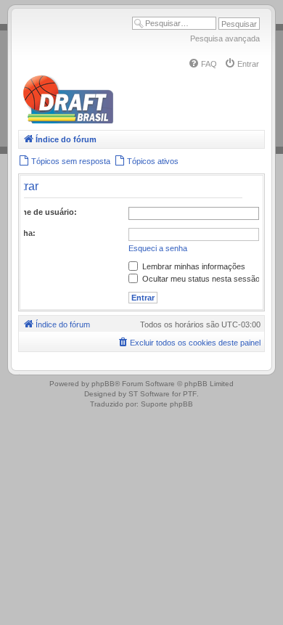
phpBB (103, 384)
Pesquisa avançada (225, 38)
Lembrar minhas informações (192, 266)
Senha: (22, 233)
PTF (190, 394)
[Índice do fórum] (130, 121)
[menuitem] (202, 64)
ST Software (149, 394)
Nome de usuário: (43, 212)
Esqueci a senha (157, 248)
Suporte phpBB (167, 404)
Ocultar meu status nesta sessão (200, 278)
